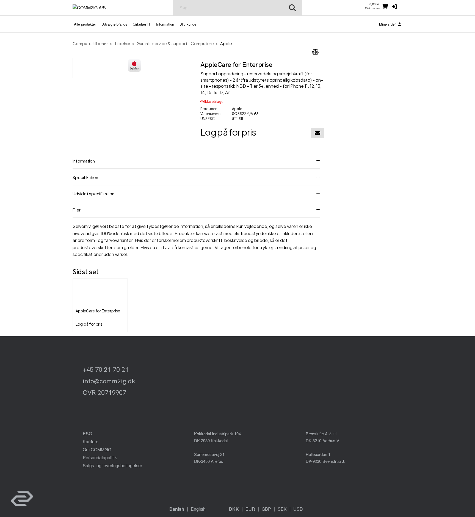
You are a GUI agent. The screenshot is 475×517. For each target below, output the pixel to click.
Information (165, 24)
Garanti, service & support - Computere (175, 43)
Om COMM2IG (97, 449)
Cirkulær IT (142, 24)
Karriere (90, 441)
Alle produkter (85, 24)
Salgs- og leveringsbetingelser (112, 465)
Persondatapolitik (100, 457)
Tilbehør (122, 43)
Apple (226, 43)
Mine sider (388, 24)
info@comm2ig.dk (109, 381)
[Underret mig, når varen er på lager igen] (317, 133)
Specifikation (85, 177)
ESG (87, 433)
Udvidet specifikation (93, 193)
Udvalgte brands (114, 24)
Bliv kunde (187, 24)
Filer (77, 209)
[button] (394, 6)
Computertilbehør (90, 43)
